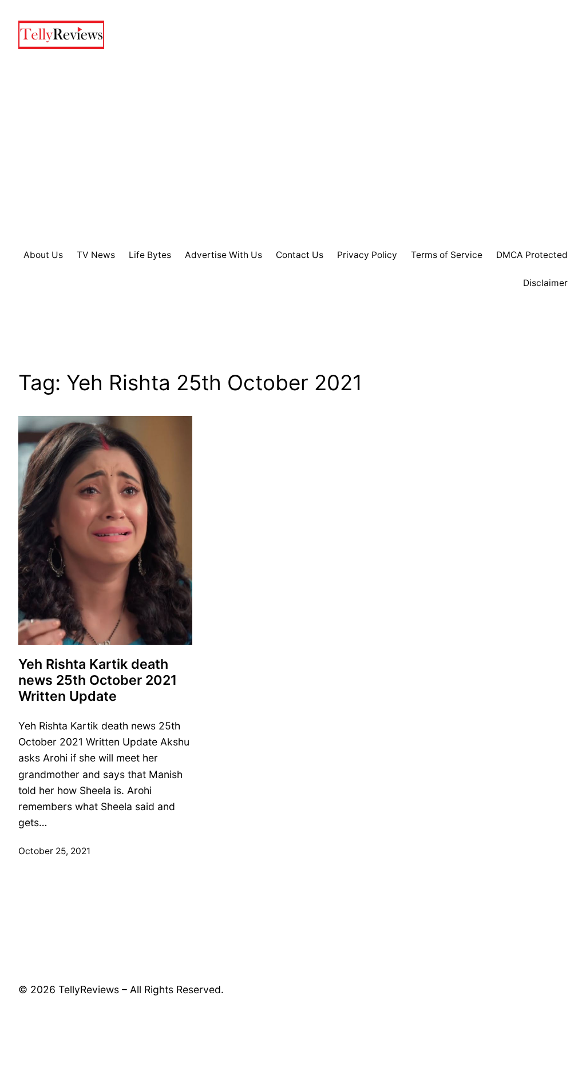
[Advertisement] (293, 149)
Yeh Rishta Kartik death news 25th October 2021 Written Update (97, 680)
